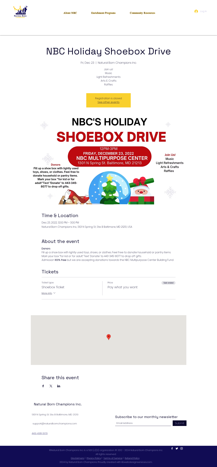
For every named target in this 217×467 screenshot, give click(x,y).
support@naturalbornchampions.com (55, 423)
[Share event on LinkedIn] (58, 386)
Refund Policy (132, 458)
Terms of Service (112, 458)
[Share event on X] (50, 386)
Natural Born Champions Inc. (58, 404)
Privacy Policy (94, 458)
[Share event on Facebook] (43, 386)
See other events (108, 102)
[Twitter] (176, 448)
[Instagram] (181, 448)
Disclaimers (77, 458)
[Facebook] (172, 448)
